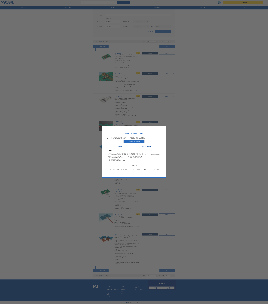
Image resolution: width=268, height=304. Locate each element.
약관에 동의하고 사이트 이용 (134, 141)
